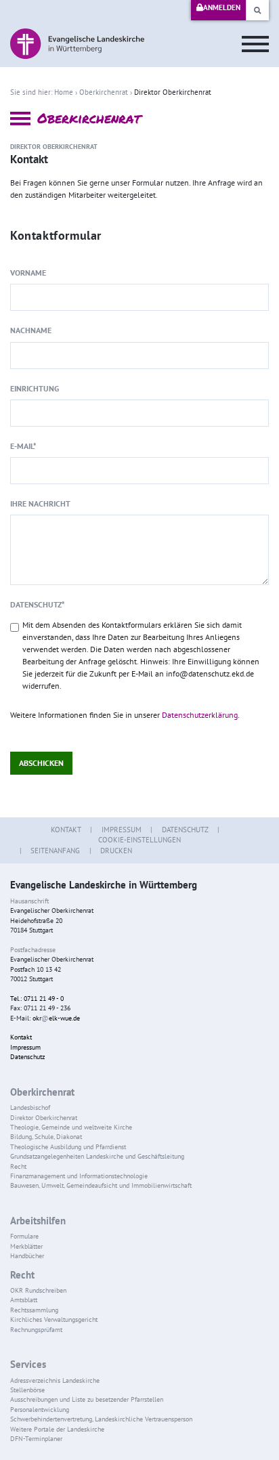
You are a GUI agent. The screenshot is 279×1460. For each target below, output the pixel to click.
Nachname (30, 330)
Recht (22, 1275)
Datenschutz (37, 604)
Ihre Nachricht (40, 503)
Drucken (116, 850)
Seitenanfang (55, 850)
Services (28, 1364)
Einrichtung (34, 388)
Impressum (122, 829)
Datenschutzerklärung (200, 715)
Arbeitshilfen (38, 1221)
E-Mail (23, 446)
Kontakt (66, 829)
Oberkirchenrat (103, 92)
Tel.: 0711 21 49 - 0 (37, 998)
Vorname (28, 272)
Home (63, 92)
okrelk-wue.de (56, 1018)
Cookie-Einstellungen (139, 839)
